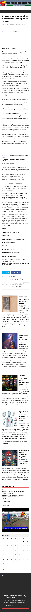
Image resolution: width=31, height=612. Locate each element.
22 (23, 554)
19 (11, 554)
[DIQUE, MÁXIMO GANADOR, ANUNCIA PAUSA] (15, 584)
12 (11, 550)
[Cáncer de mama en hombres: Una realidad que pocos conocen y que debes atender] (9, 425)
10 (3, 550)
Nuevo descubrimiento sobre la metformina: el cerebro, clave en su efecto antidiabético (23, 339)
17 (3, 554)
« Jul (3, 569)
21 (19, 554)
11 (7, 550)
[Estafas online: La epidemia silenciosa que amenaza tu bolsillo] (9, 465)
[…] (12, 605)
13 (15, 550)
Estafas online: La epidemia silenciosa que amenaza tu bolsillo (24, 454)
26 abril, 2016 (6, 24)
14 (19, 550)
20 (15, 554)
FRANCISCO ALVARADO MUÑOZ (18, 24)
